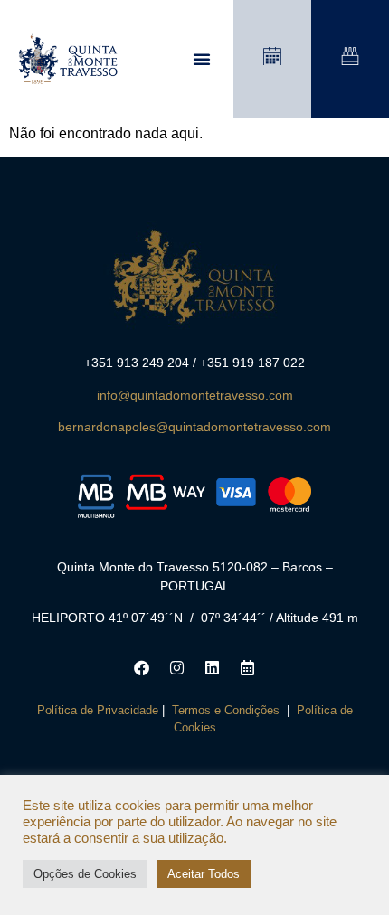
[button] (201, 58)
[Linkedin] (212, 668)
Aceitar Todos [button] (203, 874)
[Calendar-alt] (247, 668)
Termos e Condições (226, 710)
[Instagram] (177, 668)
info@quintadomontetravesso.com (195, 395)
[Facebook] (142, 668)
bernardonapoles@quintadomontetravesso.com (194, 427)
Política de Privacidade (97, 710)
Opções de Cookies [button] (85, 874)
